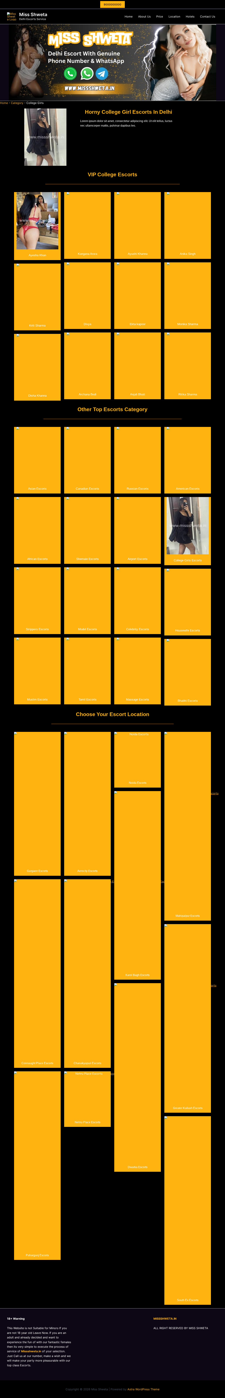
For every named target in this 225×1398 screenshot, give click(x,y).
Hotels (190, 16)
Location (174, 16)
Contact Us (207, 16)
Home (129, 16)
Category (17, 103)
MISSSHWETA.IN (164, 1318)
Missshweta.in (31, 1351)
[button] (112, 4)
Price (159, 16)
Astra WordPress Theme (143, 1389)
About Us (144, 16)
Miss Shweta (33, 14)
